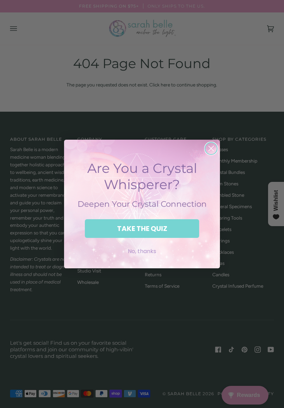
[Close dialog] (211, 148)
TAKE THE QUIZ (142, 228)
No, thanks (142, 251)
